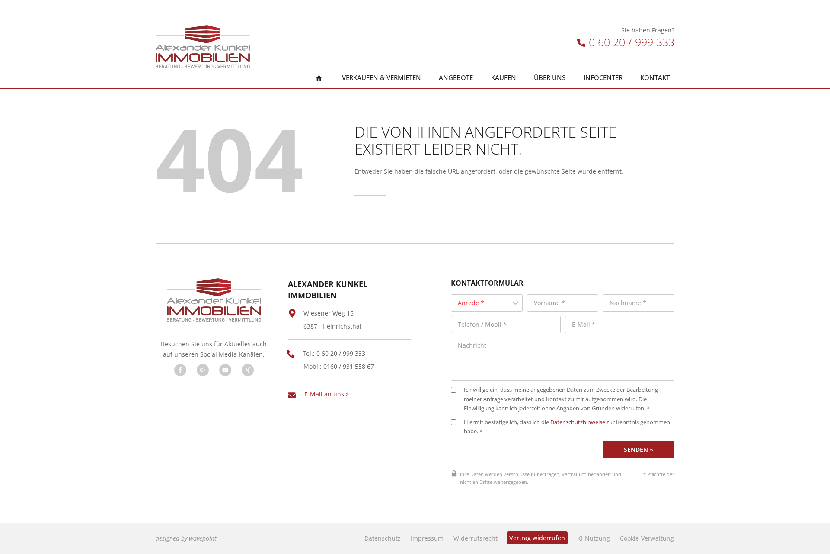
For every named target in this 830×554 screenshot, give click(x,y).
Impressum (427, 538)
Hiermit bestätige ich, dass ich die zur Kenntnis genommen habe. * (567, 427)
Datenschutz (382, 538)
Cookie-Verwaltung (647, 538)
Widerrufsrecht (475, 538)
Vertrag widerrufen (537, 538)
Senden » (638, 449)
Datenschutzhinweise (577, 422)
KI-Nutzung (593, 538)
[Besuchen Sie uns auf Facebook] (180, 370)
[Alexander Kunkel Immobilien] (203, 46)
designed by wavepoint (186, 538)
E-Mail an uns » (326, 394)
